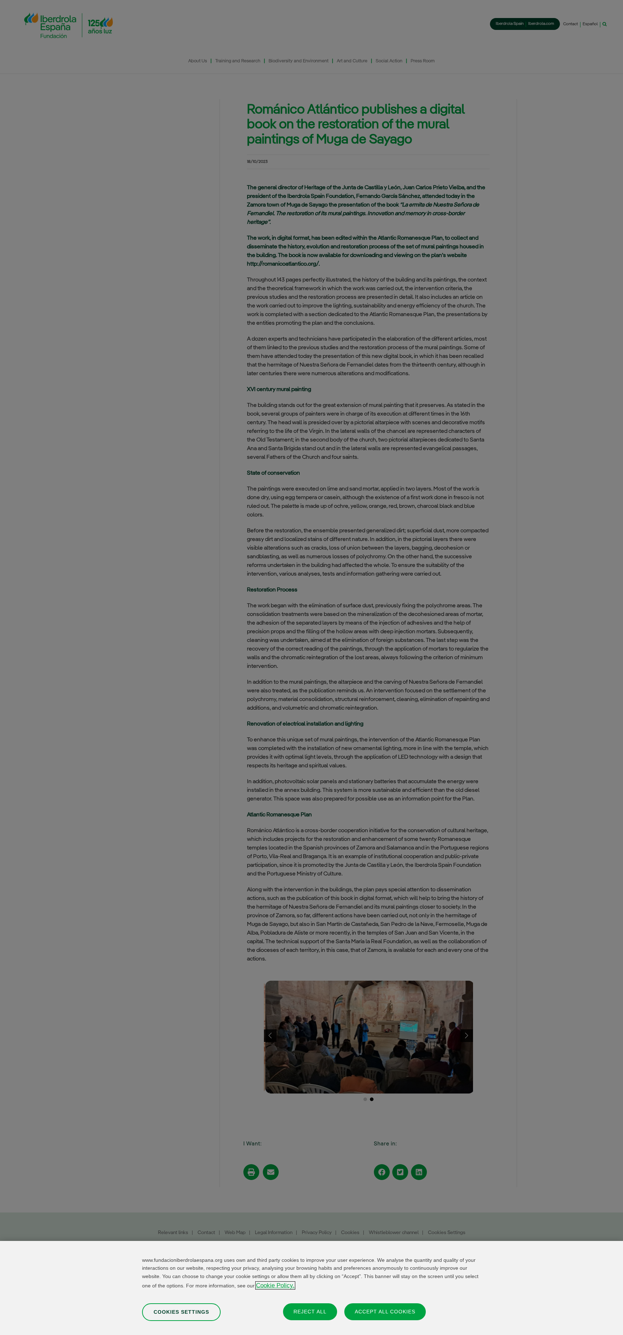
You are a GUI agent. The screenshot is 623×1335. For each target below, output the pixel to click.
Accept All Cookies (385, 1311)
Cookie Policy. (275, 1285)
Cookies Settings (181, 1311)
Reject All (310, 1311)
